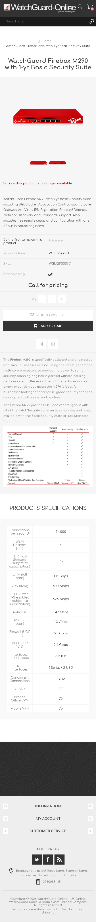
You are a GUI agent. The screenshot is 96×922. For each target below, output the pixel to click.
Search (91, 21)
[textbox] (43, 21)
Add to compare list (41, 344)
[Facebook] (48, 859)
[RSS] (59, 859)
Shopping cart (90, 7)
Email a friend (53, 344)
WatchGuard (59, 253)
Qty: (33, 299)
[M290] (39, 163)
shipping (48, 912)
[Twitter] (37, 859)
